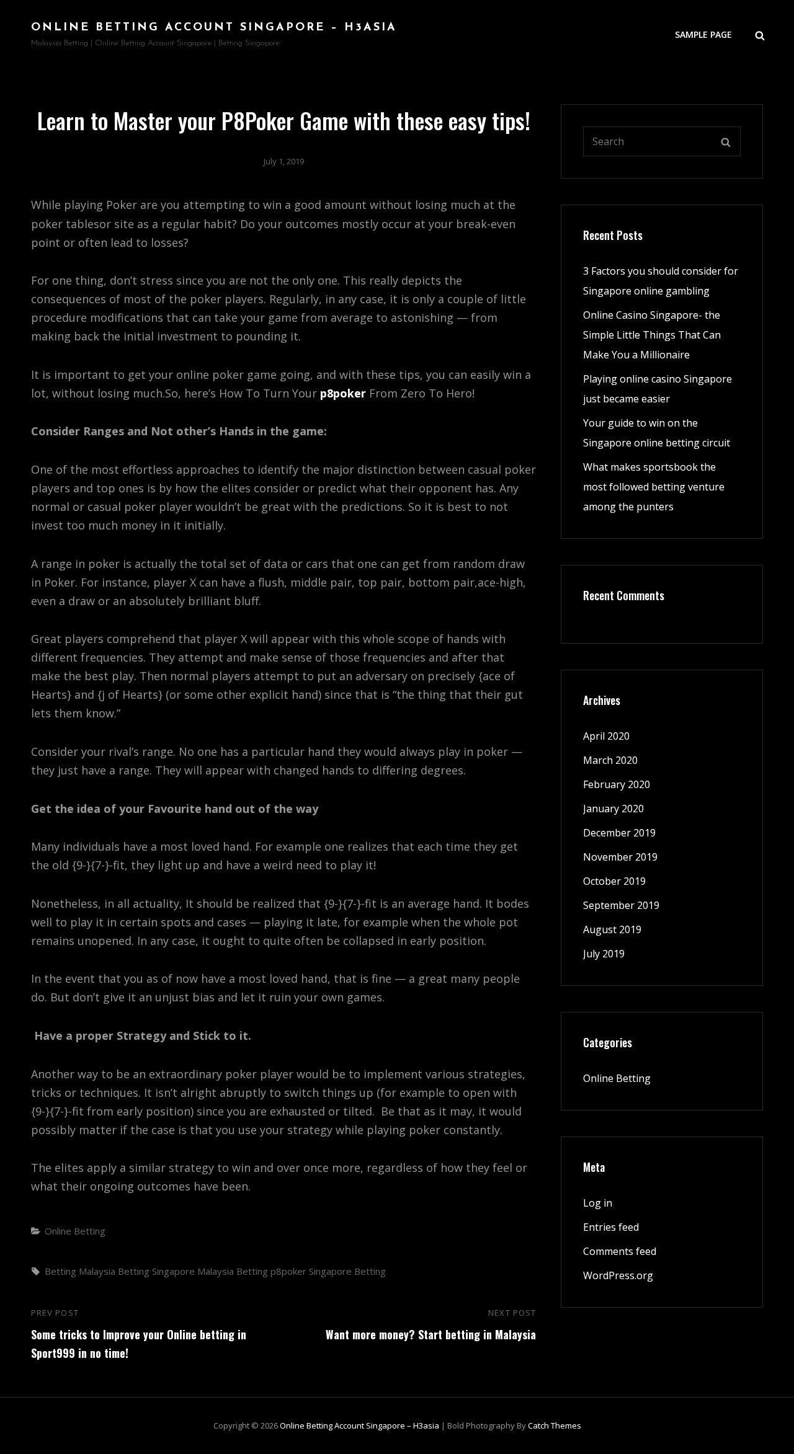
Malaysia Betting (232, 1271)
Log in (597, 1203)
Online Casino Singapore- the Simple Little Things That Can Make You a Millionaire (652, 334)
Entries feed (611, 1227)
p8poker (343, 393)
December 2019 (619, 833)
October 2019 (614, 881)
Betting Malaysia (80, 1271)
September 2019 (621, 905)
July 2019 (604, 953)
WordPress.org (618, 1275)
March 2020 (610, 760)
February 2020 (616, 784)
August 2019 (612, 929)
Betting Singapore (156, 1271)
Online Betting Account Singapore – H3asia (214, 27)
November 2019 (620, 857)
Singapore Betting (347, 1271)
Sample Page (703, 34)
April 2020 (606, 736)
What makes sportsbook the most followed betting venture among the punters (654, 486)
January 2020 (613, 808)
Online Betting (75, 1231)
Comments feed (619, 1251)
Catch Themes (554, 1425)
